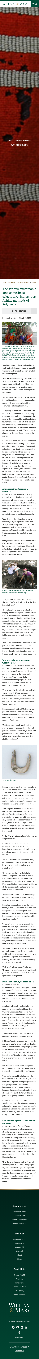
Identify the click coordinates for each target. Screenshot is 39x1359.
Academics (19, 1243)
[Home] (15, 4)
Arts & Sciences (8, 283)
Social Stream (19, 1337)
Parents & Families (19, 1220)
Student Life (19, 1247)
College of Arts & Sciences (19, 141)
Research (19, 1251)
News (34, 283)
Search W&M (19, 1275)
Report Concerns (19, 1295)
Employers (19, 1283)
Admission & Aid (19, 1239)
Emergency (19, 1291)
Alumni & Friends (19, 1224)
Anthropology (19, 144)
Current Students (19, 1212)
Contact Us (19, 1351)
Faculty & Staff (19, 1216)
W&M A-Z (19, 1279)
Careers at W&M (19, 1287)
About (19, 1255)
